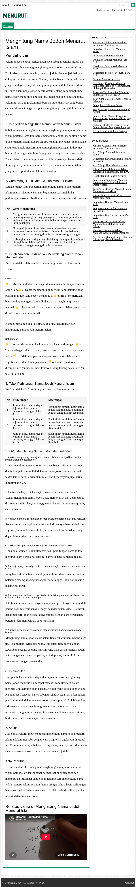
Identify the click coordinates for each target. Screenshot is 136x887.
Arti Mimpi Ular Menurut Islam (110, 165)
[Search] (133, 5)
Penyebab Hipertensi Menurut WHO (109, 50)
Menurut (129, 882)
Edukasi (8, 26)
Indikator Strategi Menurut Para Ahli (110, 60)
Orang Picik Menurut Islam (107, 105)
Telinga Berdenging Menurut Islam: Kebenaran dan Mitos (112, 190)
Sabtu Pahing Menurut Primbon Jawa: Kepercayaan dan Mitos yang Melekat (112, 118)
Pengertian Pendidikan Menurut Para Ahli (110, 209)
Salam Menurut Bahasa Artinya (110, 131)
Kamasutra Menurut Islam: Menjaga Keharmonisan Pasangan (111, 231)
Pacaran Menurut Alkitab (106, 79)
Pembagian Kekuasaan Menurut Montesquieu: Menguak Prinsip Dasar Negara (110, 182)
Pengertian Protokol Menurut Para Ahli (111, 74)
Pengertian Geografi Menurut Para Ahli (111, 216)
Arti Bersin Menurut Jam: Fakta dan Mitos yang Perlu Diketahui (112, 238)
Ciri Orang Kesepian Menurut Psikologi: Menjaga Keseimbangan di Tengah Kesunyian (112, 86)
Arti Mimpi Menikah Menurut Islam (109, 153)
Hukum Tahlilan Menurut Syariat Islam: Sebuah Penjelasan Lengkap (111, 126)
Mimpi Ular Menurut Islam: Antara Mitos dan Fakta (112, 196)
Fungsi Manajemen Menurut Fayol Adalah (111, 110)
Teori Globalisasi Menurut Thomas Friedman (112, 100)
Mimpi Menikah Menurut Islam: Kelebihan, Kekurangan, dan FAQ (111, 170)
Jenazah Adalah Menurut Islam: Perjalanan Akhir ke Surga (110, 43)
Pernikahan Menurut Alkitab (108, 55)
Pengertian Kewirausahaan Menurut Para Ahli (112, 159)
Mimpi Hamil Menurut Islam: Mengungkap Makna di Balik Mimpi (109, 224)
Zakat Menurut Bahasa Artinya (109, 175)
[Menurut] (15, 15)
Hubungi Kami (20, 5)
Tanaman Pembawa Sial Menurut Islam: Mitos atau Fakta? (111, 93)
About (5, 5)
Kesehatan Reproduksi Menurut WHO (110, 67)
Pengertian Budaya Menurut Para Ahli (111, 203)
